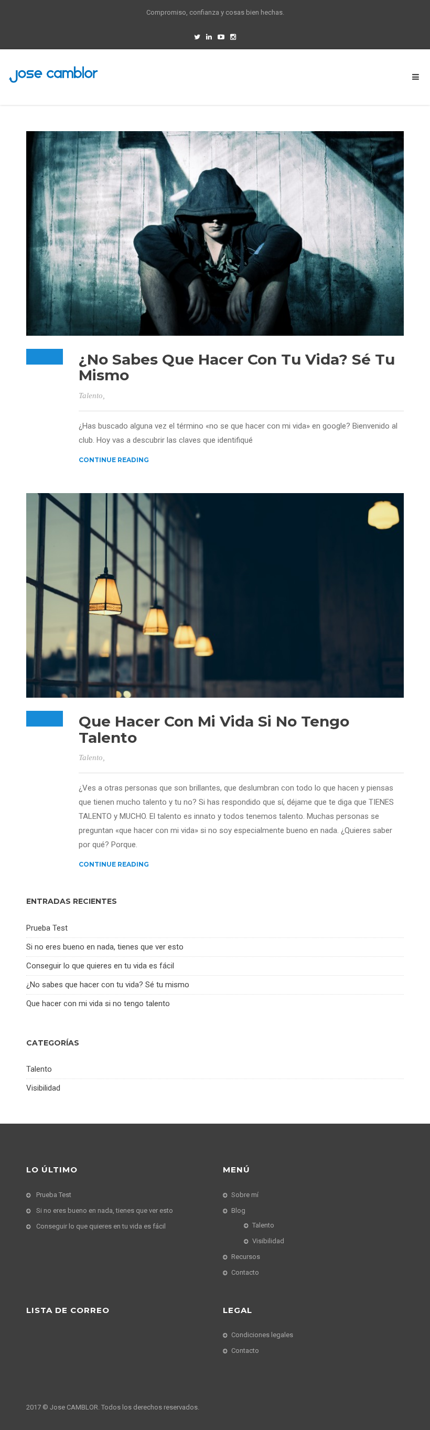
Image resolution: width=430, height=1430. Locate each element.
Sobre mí (245, 1195)
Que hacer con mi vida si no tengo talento (214, 729)
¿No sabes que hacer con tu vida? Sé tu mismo (237, 367)
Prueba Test (47, 928)
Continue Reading (114, 460)
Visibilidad (43, 1088)
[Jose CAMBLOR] (53, 74)
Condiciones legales (262, 1335)
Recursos (245, 1257)
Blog (238, 1210)
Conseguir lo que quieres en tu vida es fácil (100, 965)
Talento (91, 395)
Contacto (245, 1272)
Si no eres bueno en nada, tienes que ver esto (105, 947)
